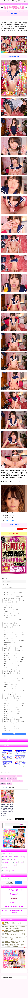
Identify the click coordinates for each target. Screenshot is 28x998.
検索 (14, 734)
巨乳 (22, 862)
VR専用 (3, 776)
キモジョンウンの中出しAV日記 (14, 906)
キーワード (5, 578)
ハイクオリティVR (12, 778)
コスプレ (20, 776)
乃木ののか (4, 787)
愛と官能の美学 (14, 894)
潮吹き (16, 856)
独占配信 (4, 783)
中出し (14, 780)
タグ (3, 590)
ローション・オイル (6, 780)
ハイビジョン (6, 870)
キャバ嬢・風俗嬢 (12, 776)
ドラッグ (4, 778)
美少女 (9, 783)
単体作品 (21, 780)
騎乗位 (4, 853)
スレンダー (12, 867)
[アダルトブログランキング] (10, 882)
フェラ (19, 867)
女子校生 (5, 856)
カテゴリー (5, 584)
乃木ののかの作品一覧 (11, 520)
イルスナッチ (14, 902)
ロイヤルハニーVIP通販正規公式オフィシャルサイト (14, 911)
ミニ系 (13, 859)
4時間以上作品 (6, 859)
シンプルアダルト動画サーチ (14, 890)
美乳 (11, 856)
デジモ (22, 856)
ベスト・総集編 (18, 853)
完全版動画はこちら (14, 56)
